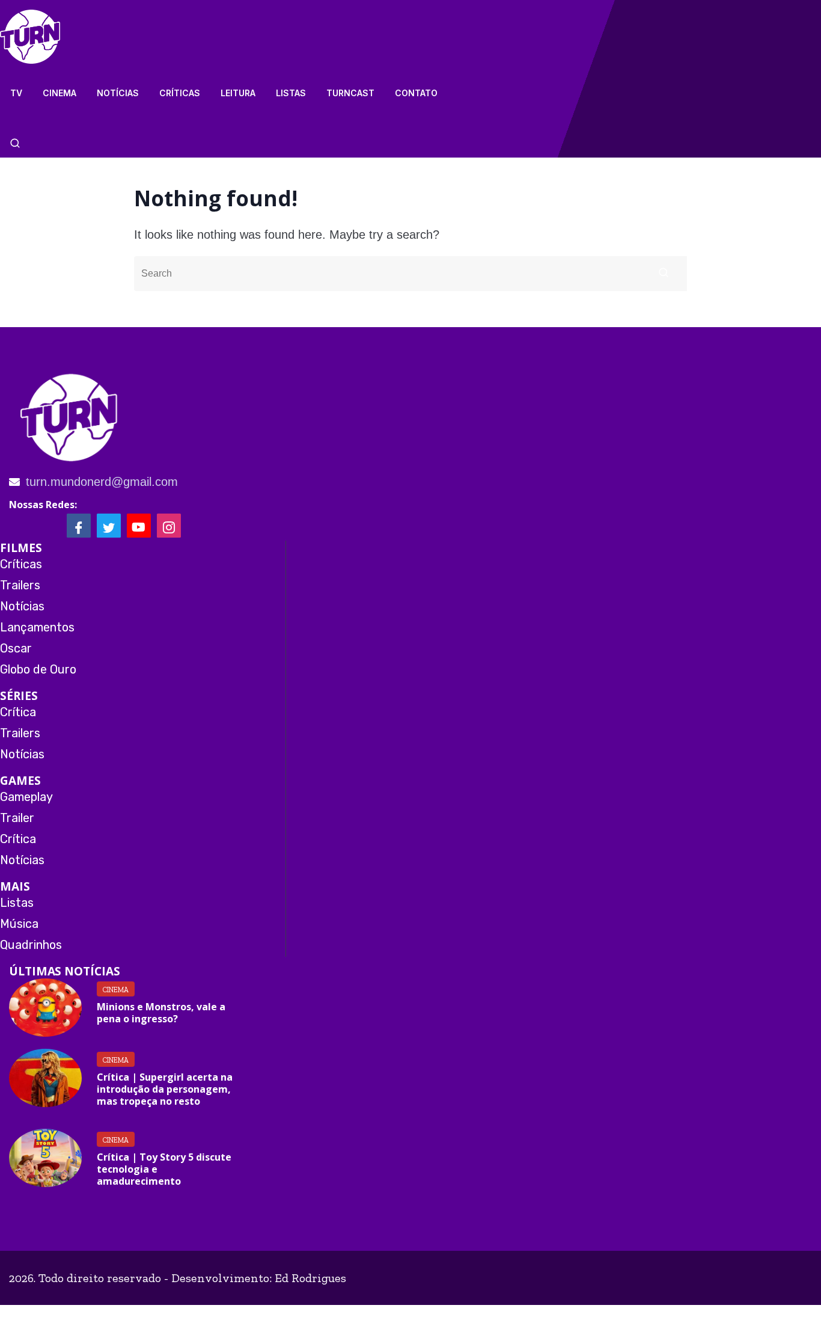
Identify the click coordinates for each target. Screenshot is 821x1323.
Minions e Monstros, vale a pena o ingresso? (161, 1012)
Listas (291, 93)
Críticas (179, 93)
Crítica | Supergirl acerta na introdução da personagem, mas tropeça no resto (165, 1089)
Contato (416, 93)
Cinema (59, 93)
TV (16, 93)
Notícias (118, 93)
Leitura (238, 93)
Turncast (350, 93)
